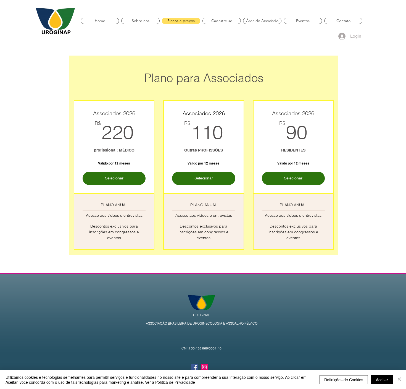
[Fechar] (399, 380)
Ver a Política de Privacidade (170, 382)
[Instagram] (204, 367)
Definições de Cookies (343, 379)
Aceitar (382, 379)
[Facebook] (194, 367)
